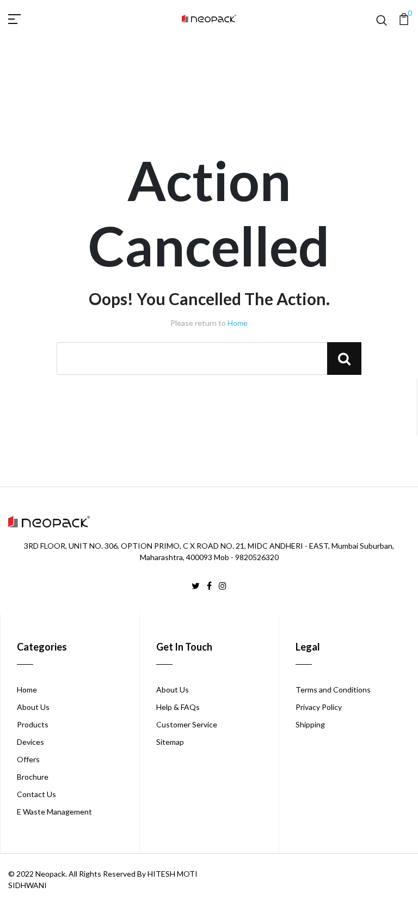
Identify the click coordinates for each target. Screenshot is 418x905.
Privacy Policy (319, 707)
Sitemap (170, 741)
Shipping (310, 724)
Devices (30, 741)
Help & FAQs (178, 707)
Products (32, 724)
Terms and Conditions (333, 689)
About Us (33, 707)
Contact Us (36, 794)
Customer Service (186, 724)
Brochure (32, 776)
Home (238, 322)
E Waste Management (54, 811)
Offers (28, 759)
